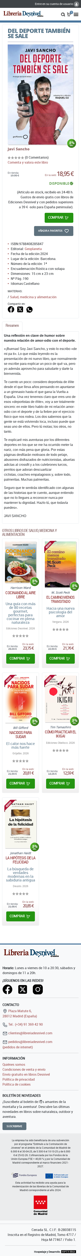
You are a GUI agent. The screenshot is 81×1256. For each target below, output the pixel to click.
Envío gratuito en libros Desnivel (26, 1074)
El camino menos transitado (60, 599)
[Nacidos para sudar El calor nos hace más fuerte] (20, 699)
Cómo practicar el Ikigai (60, 734)
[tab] (12, 326)
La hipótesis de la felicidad (20, 860)
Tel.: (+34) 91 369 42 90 (25, 1024)
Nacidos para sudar (20, 734)
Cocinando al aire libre (20, 595)
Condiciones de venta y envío (23, 1069)
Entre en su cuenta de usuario (54, 4)
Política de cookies (16, 1084)
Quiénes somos (13, 1064)
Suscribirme (14, 1126)
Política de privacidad (18, 1079)
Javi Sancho (18, 149)
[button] (63, 14)
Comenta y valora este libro (28, 162)
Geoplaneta (33, 249)
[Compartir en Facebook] (11, 309)
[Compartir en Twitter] (20, 309)
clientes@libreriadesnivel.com (29, 1033)
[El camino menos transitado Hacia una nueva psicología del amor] (60, 564)
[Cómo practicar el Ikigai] (60, 698)
